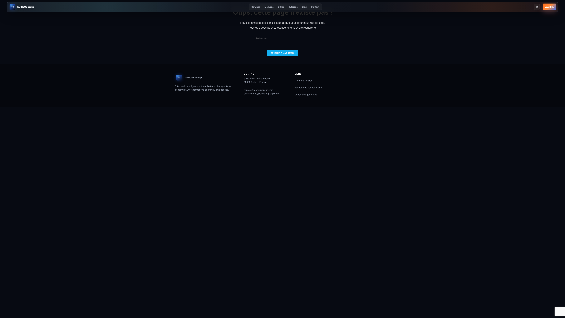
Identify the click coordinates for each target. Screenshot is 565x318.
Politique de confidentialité (309, 87)
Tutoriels (293, 7)
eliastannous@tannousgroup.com (261, 93)
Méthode (269, 7)
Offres (281, 7)
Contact (315, 7)
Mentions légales (303, 80)
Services (255, 7)
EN (537, 7)
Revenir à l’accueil (282, 53)
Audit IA (549, 7)
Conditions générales (306, 94)
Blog (304, 7)
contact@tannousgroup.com (258, 90)
